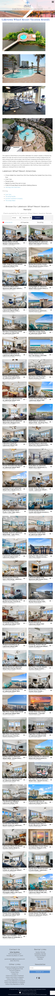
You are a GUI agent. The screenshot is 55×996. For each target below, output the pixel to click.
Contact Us (15, 974)
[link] (14, 235)
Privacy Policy (15, 972)
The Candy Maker (10, 200)
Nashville (40, 959)
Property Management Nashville (14, 967)
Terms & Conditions (14, 970)
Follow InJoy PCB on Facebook (15, 975)
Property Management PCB (15, 968)
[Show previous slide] (3, 233)
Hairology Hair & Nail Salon (13, 187)
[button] (53, 6)
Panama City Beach (40, 955)
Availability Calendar (40, 954)
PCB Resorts (40, 957)
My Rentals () (8, 222)
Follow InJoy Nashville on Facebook (15, 981)
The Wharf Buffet (10, 196)
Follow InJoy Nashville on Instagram (14, 982)
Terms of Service (41, 994)
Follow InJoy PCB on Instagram (15, 977)
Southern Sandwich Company (14, 198)
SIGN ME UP (40, 971)
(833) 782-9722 (14, 960)
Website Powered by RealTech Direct (29, 993)
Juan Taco (8, 194)
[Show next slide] (26, 233)
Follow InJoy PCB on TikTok (15, 979)
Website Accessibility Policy (24, 990)
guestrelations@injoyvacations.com (15, 959)
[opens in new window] (37, 978)
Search (37, 217)
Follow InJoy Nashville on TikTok (14, 984)
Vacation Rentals (40, 952)
